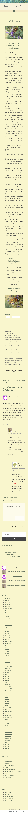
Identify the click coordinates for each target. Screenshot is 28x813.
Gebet (6, 773)
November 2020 (8, 623)
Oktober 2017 (8, 668)
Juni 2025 (7, 612)
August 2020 (8, 627)
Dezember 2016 (8, 686)
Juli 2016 (6, 697)
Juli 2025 (6, 610)
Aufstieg (7, 339)
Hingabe (16, 356)
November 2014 (8, 734)
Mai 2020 (7, 633)
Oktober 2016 (8, 690)
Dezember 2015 (8, 711)
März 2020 (7, 635)
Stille (13, 360)
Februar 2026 (8, 604)
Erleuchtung (8, 347)
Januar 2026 (7, 606)
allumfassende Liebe (9, 337)
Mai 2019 (7, 647)
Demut (6, 341)
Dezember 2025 (8, 608)
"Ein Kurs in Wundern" (12, 335)
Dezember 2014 (8, 732)
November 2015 (8, 713)
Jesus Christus (16, 358)
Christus (20, 339)
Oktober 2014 (8, 736)
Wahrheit (15, 364)
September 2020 (8, 625)
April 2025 (7, 616)
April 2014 (7, 748)
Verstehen (15, 362)
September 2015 (8, 717)
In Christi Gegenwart (9, 775)
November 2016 (8, 688)
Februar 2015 (8, 727)
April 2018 (7, 655)
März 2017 (7, 682)
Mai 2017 (7, 678)
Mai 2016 (7, 701)
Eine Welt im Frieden (9, 550)
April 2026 (7, 600)
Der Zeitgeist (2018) (9, 548)
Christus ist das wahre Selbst (11, 759)
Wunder (19, 364)
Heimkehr (14, 354)
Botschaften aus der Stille (14, 6)
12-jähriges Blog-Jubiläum (10, 552)
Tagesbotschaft (8, 779)
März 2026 (7, 602)
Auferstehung (18, 337)
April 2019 (7, 649)
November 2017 (8, 666)
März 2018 (7, 658)
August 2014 (7, 740)
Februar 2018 (8, 660)
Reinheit (10, 360)
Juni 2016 (7, 699)
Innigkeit (11, 358)
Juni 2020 (7, 631)
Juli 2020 (7, 629)
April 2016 (7, 703)
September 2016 (8, 692)
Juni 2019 (7, 645)
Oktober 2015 (8, 715)
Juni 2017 (7, 676)
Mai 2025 (7, 614)
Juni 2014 (7, 744)
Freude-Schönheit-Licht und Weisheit (13, 771)
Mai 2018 (7, 653)
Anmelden (7, 794)
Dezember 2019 (8, 641)
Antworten (5, 424)
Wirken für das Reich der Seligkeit (12, 556)
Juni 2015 (7, 721)
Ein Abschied (20, 380)
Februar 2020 (8, 637)
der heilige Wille (12, 341)
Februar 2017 (8, 684)
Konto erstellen (8, 792)
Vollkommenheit (8, 364)
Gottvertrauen (15, 352)
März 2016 (7, 705)
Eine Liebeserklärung (9, 554)
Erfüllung (16, 345)
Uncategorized (8, 781)
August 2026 (8, 598)
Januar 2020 (7, 639)
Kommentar (19, 518)
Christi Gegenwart (13, 339)
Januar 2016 (7, 709)
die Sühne (10, 343)
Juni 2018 (7, 651)
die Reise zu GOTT (9, 761)
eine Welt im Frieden (9, 765)
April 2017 (7, 680)
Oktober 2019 (8, 643)
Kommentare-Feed (9, 798)
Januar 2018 (7, 662)
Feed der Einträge (9, 796)
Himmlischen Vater (9, 356)
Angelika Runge (10, 333)
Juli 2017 (6, 674)
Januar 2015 (7, 730)
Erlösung (20, 345)
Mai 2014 (7, 746)
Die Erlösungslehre (20, 571)
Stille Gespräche (18, 360)
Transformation (9, 362)
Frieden (13, 347)
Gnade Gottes (8, 352)
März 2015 (7, 725)
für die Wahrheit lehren (10, 769)
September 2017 (8, 670)
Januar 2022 (7, 618)
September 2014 (8, 738)
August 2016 (7, 695)
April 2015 (7, 723)
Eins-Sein (11, 345)
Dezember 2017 (8, 664)
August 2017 (7, 672)
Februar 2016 (8, 707)
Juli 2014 (6, 742)
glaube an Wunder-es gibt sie (16, 349)
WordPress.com (8, 800)
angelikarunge (17, 429)
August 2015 (7, 719)
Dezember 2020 (8, 621)
